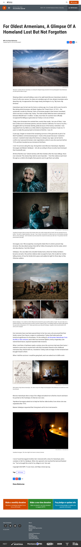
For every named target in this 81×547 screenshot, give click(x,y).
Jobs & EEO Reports (34, 538)
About (30, 522)
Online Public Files (33, 537)
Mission (31, 525)
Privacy (30, 529)
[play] (4, 8)
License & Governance (34, 533)
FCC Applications (33, 536)
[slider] (11, 8)
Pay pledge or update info (65, 502)
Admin (30, 530)
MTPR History (32, 526)
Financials (31, 534)
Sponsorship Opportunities (35, 528)
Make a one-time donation (40, 502)
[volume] (9, 8)
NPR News (20, 472)
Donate (74, 2)
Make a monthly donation (15, 502)
